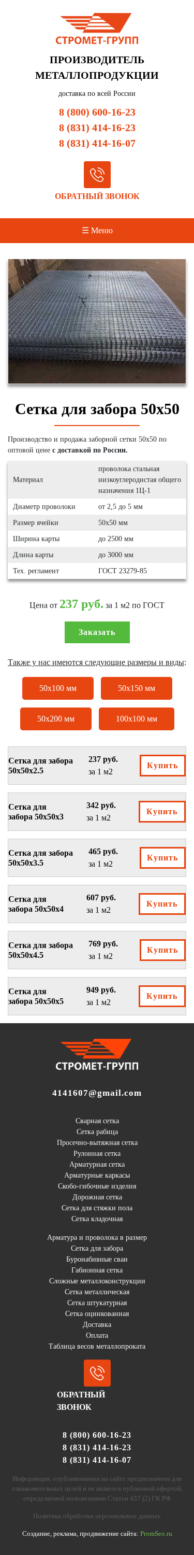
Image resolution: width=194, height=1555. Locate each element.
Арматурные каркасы (97, 1175)
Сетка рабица (97, 1132)
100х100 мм (136, 718)
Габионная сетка (97, 1270)
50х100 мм (58, 688)
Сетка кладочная (97, 1219)
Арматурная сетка (97, 1164)
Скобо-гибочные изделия (97, 1186)
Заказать (97, 632)
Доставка (97, 1324)
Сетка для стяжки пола (97, 1208)
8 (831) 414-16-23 (97, 127)
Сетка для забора (97, 1248)
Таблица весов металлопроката (97, 1346)
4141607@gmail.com (97, 1093)
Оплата (97, 1335)
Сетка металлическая (97, 1292)
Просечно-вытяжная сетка (97, 1143)
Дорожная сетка (97, 1197)
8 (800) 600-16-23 (97, 112)
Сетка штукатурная (97, 1303)
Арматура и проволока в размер (97, 1237)
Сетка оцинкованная (97, 1314)
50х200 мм (55, 718)
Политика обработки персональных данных (97, 1516)
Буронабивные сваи (97, 1259)
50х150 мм (136, 688)
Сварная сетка (97, 1121)
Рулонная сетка (97, 1153)
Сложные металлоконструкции (97, 1281)
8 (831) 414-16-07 (97, 143)
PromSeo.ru (156, 1533)
